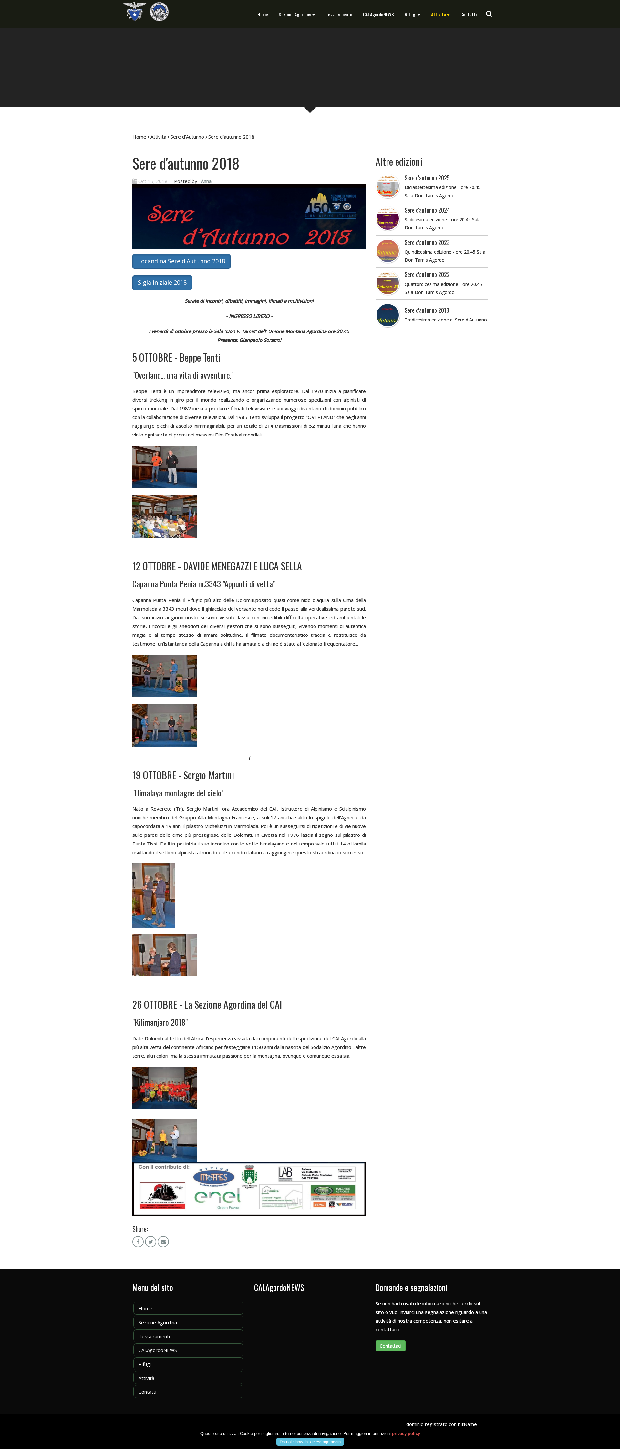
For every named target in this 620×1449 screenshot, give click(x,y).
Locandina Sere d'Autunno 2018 (181, 261)
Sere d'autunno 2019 (427, 310)
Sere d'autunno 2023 (427, 242)
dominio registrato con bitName (441, 1424)
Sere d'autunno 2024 (427, 210)
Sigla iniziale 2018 (162, 282)
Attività (438, 14)
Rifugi (411, 14)
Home (262, 14)
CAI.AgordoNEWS (378, 14)
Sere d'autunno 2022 (427, 274)
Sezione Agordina (295, 14)
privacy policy (406, 1433)
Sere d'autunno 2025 (427, 177)
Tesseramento (339, 14)
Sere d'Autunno (187, 136)
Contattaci (390, 1346)
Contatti (468, 14)
